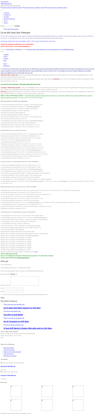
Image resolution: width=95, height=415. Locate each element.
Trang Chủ (6, 12)
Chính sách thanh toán (9, 350)
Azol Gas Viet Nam (31, 49)
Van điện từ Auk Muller (13, 315)
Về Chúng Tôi (7, 14)
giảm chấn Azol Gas (41, 49)
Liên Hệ (6, 23)
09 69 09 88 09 (4, 1)
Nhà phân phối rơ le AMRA (33, 95)
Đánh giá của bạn (5, 274)
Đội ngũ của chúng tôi (9, 19)
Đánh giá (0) (7, 65)
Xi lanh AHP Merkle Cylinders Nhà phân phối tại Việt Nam (28, 328)
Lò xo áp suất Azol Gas (53, 49)
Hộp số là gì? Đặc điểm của (8, 366)
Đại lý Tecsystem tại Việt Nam (16, 321)
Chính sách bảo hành (9, 348)
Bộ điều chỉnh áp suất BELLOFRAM (73, 95)
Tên (2, 288)
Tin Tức (5, 21)
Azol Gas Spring (10, 49)
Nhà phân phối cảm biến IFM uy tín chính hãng (52, 95)
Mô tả (5, 63)
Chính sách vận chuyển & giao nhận (12, 352)
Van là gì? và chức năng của (8, 375)
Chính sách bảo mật (8, 354)
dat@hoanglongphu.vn (6, 3)
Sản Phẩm (6, 16)
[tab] (49, 64)
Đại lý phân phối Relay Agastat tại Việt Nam (22, 308)
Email (2, 291)
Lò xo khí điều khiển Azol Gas (66, 49)
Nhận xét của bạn (5, 285)
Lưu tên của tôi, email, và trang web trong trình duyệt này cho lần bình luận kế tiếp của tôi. (25, 294)
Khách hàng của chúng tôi (10, 356)
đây (36, 251)
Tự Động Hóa (18, 49)
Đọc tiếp (22, 304)
